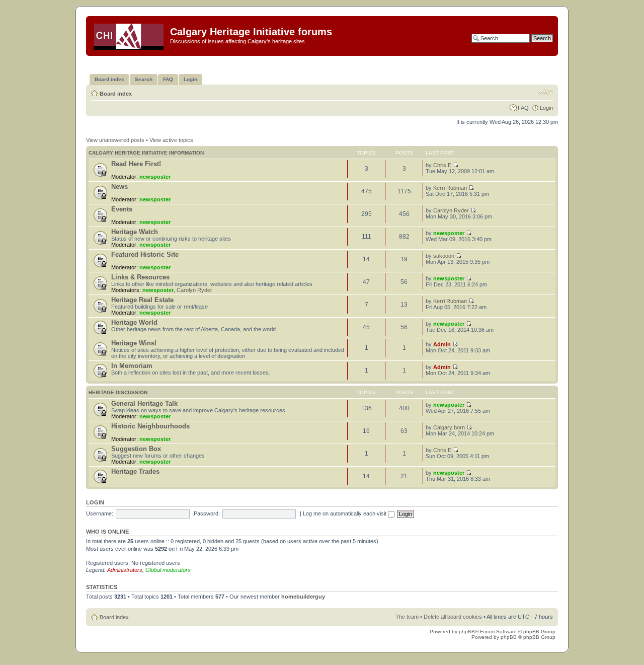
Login (546, 108)
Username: (99, 513)
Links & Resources (140, 277)
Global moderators (168, 570)
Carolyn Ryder (451, 210)
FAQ (523, 108)
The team (407, 617)
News (119, 186)
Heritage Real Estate (142, 300)
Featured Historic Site (145, 254)
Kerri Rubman (450, 188)
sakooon (443, 256)
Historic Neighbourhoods (150, 426)
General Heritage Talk (144, 403)
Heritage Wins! (133, 343)
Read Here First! (136, 164)
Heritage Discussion (118, 392)
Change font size (545, 91)
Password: (207, 513)
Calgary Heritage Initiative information (146, 153)
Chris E (442, 165)
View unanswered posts (115, 140)
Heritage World (134, 322)
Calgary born (449, 427)
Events (121, 209)
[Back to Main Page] (129, 35)
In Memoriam (131, 366)
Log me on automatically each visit (345, 513)
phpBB (467, 631)
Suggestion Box (136, 449)
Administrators (124, 570)
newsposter (155, 177)
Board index (116, 94)
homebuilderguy (303, 597)
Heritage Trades (135, 471)
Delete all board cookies (453, 617)
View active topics (171, 140)
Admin (442, 344)
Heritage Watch (134, 232)
